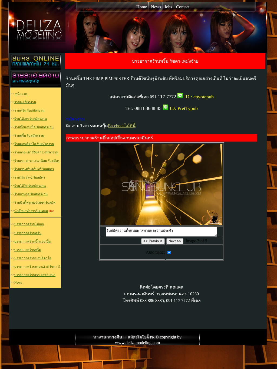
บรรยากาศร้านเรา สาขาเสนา (34, 275)
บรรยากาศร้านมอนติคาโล (32, 258)
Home (141, 7)
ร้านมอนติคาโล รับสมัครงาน (34, 144)
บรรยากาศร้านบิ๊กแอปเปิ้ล (32, 241)
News (156, 7)
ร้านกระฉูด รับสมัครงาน (31, 194)
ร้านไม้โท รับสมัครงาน (30, 186)
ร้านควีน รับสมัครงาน (29, 110)
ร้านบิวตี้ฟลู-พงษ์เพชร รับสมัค (34, 202)
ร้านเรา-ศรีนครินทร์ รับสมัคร (34, 169)
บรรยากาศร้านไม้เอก (29, 224)
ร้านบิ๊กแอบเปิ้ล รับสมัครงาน (34, 127)
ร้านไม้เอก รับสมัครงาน (30, 119)
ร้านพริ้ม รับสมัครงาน (29, 135)
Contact (182, 7)
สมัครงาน (75, 119)
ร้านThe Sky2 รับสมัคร (29, 177)
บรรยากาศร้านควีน (27, 233)
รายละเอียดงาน (25, 102)
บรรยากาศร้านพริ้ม (27, 250)
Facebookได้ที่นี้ (122, 125)
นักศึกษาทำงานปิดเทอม (31, 211)
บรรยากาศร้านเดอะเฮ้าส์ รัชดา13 (37, 267)
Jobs (168, 7)
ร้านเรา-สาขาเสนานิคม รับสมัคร (37, 161)
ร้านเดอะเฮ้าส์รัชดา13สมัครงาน (36, 152)
